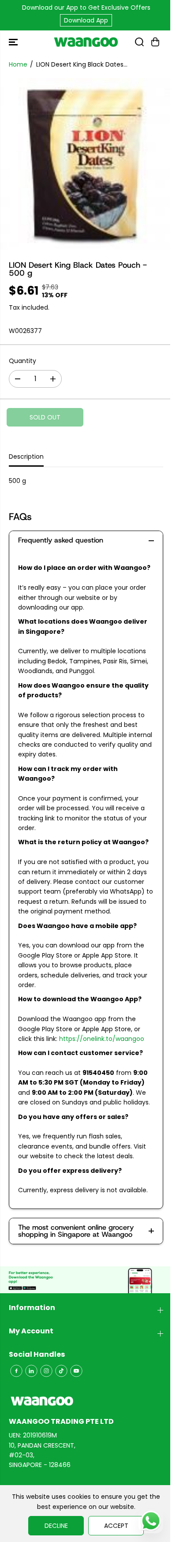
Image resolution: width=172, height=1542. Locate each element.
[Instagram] (46, 1370)
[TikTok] (61, 1370)
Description (26, 456)
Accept (116, 1525)
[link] (86, 1401)
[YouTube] (76, 1370)
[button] (14, 42)
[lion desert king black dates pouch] (86, 164)
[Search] (139, 42)
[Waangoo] (86, 42)
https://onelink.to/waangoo (101, 1038)
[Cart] (155, 42)
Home (18, 64)
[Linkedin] (31, 1370)
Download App (86, 20)
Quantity (22, 360)
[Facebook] (16, 1370)
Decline (56, 1525)
